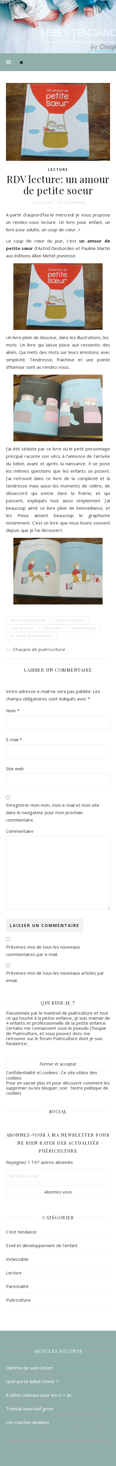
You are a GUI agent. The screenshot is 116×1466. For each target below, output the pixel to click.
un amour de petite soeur (31, 635)
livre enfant (53, 628)
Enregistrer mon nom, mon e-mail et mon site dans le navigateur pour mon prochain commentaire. (52, 812)
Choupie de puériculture (38, 649)
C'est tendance (21, 1232)
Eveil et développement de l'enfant (42, 1245)
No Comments (71, 202)
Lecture (58, 169)
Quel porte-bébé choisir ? (32, 1381)
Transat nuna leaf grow (29, 1409)
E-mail (14, 739)
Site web (15, 769)
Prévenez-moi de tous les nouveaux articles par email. (55, 976)
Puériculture (18, 1300)
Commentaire (20, 831)
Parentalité (17, 1286)
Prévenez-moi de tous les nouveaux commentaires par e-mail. (43, 950)
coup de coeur (22, 628)
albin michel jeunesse (28, 620)
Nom (12, 710)
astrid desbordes (69, 620)
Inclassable (17, 1259)
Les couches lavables (27, 1422)
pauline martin (84, 628)
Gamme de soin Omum (29, 1368)
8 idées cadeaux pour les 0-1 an (38, 1395)
